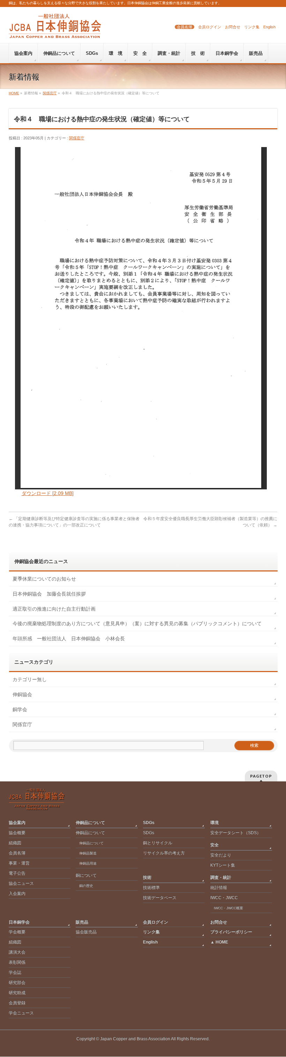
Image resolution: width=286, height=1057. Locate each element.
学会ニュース (21, 1013)
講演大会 (17, 952)
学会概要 (17, 932)
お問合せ (232, 27)
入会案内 (17, 893)
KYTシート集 (222, 865)
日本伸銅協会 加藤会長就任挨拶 (49, 594)
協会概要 (17, 832)
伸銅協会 (22, 694)
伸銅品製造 (88, 853)
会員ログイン (209, 27)
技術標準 (151, 887)
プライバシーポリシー (231, 932)
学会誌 (15, 972)
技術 (147, 877)
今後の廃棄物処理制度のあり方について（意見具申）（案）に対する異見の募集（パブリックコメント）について (137, 623)
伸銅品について (90, 822)
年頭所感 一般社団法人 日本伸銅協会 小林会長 (69, 638)
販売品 (82, 922)
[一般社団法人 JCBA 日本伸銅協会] (55, 30)
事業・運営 (19, 863)
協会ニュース (21, 883)
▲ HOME (219, 942)
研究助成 (17, 992)
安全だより (220, 855)
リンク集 (251, 27)
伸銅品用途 (88, 863)
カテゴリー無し (30, 679)
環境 (214, 822)
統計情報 (218, 887)
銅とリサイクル (157, 842)
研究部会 (17, 982)
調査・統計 (220, 877)
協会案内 (17, 822)
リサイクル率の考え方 (164, 853)
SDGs (149, 822)
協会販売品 (86, 932)
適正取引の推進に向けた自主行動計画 (54, 609)
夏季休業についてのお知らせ (44, 579)
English (269, 27)
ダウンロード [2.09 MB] (48, 493)
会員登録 (17, 1002)
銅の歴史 (86, 886)
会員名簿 (184, 27)
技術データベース (159, 897)
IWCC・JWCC (224, 897)
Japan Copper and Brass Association (135, 1038)
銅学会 (20, 709)
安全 (214, 845)
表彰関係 (17, 962)
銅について (86, 875)
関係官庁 (76, 138)
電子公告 (17, 873)
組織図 (15, 842)
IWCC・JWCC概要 (230, 908)
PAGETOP (261, 776)
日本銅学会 (19, 922)
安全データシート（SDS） (235, 832)
